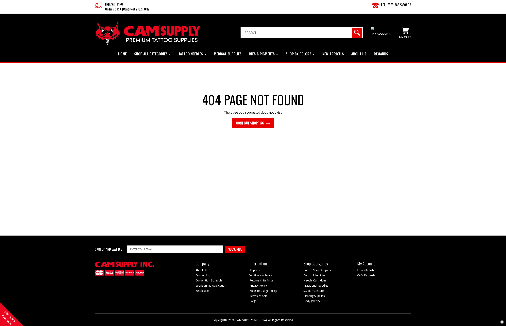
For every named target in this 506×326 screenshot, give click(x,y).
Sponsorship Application (210, 285)
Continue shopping (250, 122)
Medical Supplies (227, 53)
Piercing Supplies (314, 296)
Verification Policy (260, 275)
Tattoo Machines (314, 275)
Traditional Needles (315, 285)
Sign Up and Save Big (108, 249)
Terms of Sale (258, 296)
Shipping (254, 270)
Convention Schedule (208, 280)
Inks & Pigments (262, 53)
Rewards (381, 53)
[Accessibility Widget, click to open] (502, 322)
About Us (358, 53)
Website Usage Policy (263, 291)
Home (122, 53)
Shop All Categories (151, 53)
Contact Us (202, 275)
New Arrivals (333, 53)
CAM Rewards (366, 275)
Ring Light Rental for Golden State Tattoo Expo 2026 (52, 319)
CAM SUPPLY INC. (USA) (251, 320)
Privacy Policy (258, 285)
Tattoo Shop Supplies (317, 270)
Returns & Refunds (261, 280)
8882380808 (403, 4)
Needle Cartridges (314, 280)
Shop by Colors (299, 53)
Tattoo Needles (191, 53)
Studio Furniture (313, 291)
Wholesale (202, 291)
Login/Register (366, 270)
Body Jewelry (311, 301)
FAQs (252, 301)
